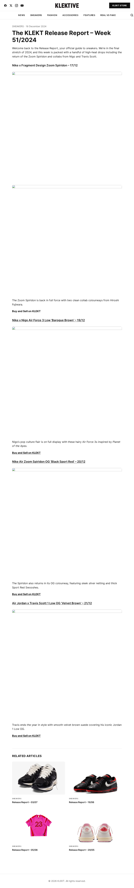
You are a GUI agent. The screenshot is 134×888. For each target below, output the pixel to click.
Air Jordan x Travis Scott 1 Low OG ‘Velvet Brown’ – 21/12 (52, 603)
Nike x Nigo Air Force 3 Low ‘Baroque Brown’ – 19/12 (48, 320)
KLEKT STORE (119, 5)
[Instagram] (16, 5)
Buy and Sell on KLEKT (26, 452)
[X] (10, 5)
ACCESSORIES (70, 15)
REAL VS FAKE (108, 15)
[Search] (132, 15)
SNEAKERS (36, 15)
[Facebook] (5, 5)
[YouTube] (22, 5)
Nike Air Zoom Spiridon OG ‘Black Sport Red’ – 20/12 (48, 461)
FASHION (52, 15)
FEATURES (89, 15)
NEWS (21, 15)
